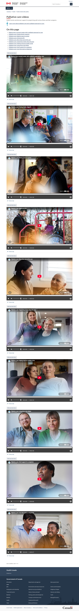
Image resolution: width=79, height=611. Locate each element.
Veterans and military (55, 592)
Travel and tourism (11, 592)
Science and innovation (55, 586)
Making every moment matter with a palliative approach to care (26, 32)
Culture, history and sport (34, 592)
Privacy (45, 607)
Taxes (8, 603)
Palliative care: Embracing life (17, 38)
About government (54, 582)
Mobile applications (18, 607)
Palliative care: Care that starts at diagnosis (20, 49)
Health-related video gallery (23, 11)
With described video (11, 53)
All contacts (9, 582)
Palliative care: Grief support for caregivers (20, 47)
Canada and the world (33, 600)
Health (13, 11)
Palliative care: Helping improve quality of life (21, 43)
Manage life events (54, 597)
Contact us (9, 573)
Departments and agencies (34, 582)
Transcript (11, 99)
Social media (9, 607)
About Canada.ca (27, 607)
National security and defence (35, 589)
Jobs (7, 586)
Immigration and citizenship (13, 589)
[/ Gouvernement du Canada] (17, 3)
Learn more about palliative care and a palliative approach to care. (26, 23)
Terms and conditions (38, 607)
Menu (9, 8)
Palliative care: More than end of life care (20, 40)
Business (8, 594)
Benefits (8, 597)
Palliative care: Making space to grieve (19, 36)
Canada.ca (9, 11)
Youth (51, 594)
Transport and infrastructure (35, 597)
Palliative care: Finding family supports (19, 34)
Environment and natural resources (36, 586)
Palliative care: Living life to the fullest (19, 45)
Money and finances (33, 603)
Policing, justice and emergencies (36, 594)
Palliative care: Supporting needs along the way (21, 41)
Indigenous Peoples (54, 589)
